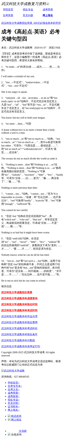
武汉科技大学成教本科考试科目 (19, 328)
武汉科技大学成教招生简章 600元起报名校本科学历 (31, 23)
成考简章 (48, 9)
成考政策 (14, 396)
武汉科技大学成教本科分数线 (18, 340)
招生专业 (28, 9)
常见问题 (28, 15)
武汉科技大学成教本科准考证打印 (20, 346)
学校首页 (14, 382)
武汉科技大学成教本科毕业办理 (19, 316)
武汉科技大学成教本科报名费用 (19, 322)
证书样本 (14, 406)
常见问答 (14, 403)
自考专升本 (15, 386)
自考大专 (14, 389)
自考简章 (8, 15)
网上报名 (48, 15)
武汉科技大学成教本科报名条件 (19, 334)
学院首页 (8, 9)
